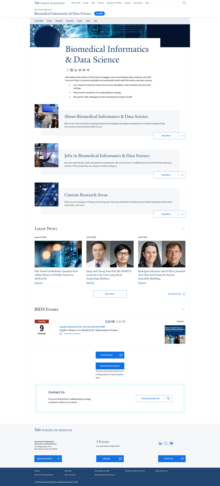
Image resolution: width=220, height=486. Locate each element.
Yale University (70, 475)
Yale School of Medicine (42, 10)
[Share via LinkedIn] (75, 70)
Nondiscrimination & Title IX (135, 471)
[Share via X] (67, 70)
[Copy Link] (183, 228)
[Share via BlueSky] (79, 70)
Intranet (37, 471)
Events (79, 21)
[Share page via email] (84, 70)
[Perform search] (184, 2)
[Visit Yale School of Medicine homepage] (53, 430)
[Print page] (88, 70)
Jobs (95, 21)
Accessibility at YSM (102, 471)
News (88, 21)
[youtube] (171, 443)
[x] (166, 443)
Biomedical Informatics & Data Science (62, 13)
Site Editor (68, 471)
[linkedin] (160, 443)
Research (59, 21)
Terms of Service (117, 374)
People (49, 21)
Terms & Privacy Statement (43, 475)
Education (70, 21)
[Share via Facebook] (71, 70)
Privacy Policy (103, 374)
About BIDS (39, 21)
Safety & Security (161, 471)
